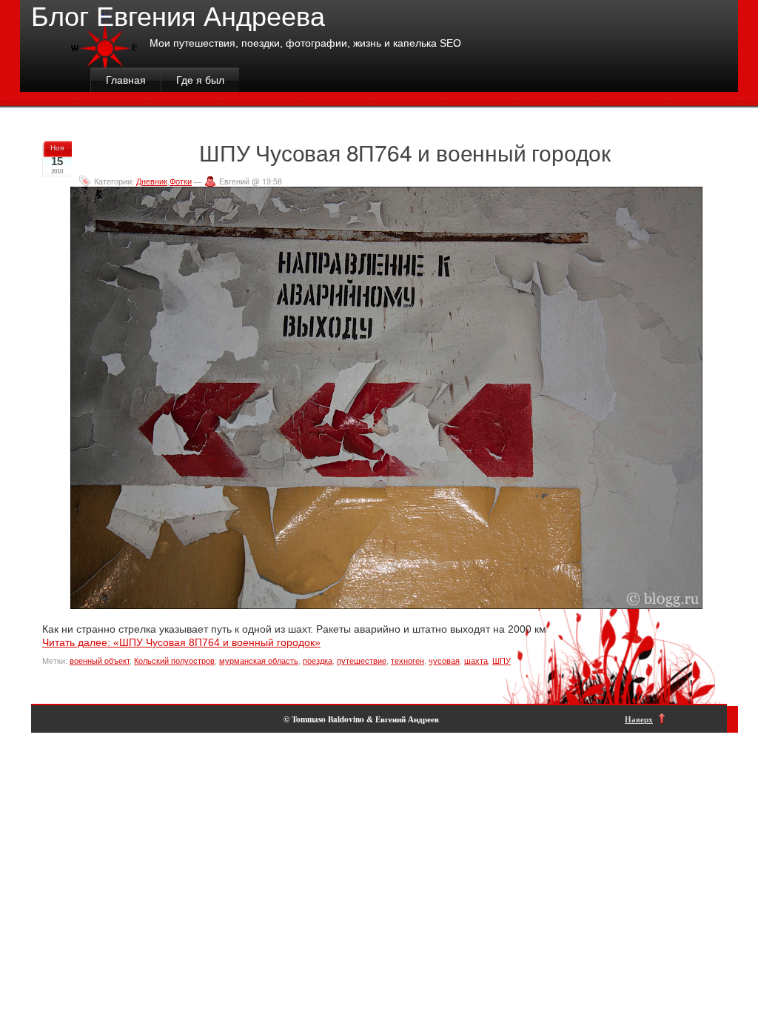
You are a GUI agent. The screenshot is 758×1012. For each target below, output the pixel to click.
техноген (407, 660)
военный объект (100, 660)
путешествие (361, 660)
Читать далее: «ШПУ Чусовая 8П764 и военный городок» (181, 642)
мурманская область (258, 660)
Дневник (151, 181)
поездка (317, 660)
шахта (476, 660)
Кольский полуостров (174, 660)
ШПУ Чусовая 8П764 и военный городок (405, 152)
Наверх (639, 719)
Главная (126, 80)
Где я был (200, 80)
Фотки (181, 181)
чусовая (444, 660)
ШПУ (501, 660)
